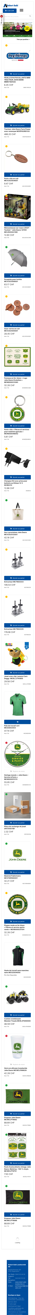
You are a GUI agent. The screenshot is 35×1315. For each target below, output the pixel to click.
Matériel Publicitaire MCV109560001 (12, 877)
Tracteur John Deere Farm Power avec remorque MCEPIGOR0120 (17, 130)
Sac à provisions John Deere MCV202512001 (15, 533)
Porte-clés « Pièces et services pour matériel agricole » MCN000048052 (16, 432)
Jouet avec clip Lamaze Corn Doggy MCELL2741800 (15, 677)
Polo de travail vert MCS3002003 (11, 727)
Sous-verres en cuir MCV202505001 (12, 330)
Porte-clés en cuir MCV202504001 (11, 180)
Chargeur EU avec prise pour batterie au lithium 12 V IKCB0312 (15, 483)
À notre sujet (12, 1304)
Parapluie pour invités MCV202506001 (13, 280)
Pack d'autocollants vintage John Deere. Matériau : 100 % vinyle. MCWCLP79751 (17, 1169)
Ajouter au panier (18, 74)
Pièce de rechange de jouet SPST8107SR (15, 828)
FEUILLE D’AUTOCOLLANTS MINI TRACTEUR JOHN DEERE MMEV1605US (17, 80)
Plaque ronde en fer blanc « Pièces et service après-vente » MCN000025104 (14, 927)
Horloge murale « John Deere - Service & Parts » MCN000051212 (16, 777)
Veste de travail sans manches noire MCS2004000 (16, 971)
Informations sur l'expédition (17, 1312)
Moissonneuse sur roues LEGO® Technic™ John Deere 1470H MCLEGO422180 (16, 230)
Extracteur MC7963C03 (14, 582)
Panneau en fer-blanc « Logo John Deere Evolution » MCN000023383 (15, 380)
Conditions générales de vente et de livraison (16, 1309)
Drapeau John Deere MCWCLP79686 (12, 1219)
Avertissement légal (14, 1306)
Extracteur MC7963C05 (14, 629)
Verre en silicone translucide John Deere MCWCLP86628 (15, 1069)
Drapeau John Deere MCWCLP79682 (12, 1119)
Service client (12, 1302)
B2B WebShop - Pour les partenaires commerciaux (16, 1298)
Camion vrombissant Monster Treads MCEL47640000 (17, 1020)
